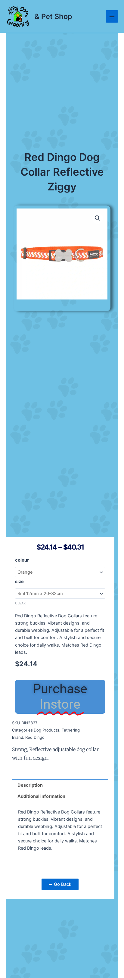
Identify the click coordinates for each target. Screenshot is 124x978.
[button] (97, 218)
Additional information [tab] (41, 796)
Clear (20, 603)
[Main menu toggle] (112, 16)
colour (22, 560)
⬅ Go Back (60, 884)
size (19, 581)
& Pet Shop (53, 16)
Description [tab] (30, 785)
